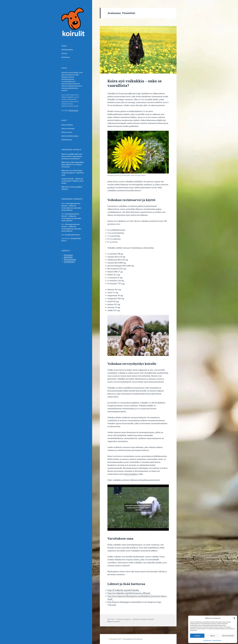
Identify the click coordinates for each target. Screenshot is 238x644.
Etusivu (64, 46)
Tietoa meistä (73, 110)
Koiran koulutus (67, 125)
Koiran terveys (66, 132)
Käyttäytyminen (67, 50)
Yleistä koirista (66, 140)
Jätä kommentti (114, 621)
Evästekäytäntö (207, 640)
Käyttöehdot (68, 257)
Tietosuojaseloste (216, 640)
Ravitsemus (65, 57)
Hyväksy (197, 636)
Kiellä (212, 636)
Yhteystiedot (68, 255)
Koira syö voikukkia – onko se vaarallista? (134, 83)
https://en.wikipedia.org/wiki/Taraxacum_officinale (128, 593)
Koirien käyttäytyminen (69, 136)
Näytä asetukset (228, 636)
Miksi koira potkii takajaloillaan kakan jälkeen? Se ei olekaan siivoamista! (72, 164)
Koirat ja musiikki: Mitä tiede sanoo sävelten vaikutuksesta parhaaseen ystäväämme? (71, 156)
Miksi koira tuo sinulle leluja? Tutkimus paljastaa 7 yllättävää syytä (72, 172)
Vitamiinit (143, 619)
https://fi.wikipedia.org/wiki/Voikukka (123, 590)
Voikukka (151, 619)
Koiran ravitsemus (68, 128)
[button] (234, 618)
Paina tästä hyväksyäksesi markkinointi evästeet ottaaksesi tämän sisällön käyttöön (138, 508)
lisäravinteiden (130, 474)
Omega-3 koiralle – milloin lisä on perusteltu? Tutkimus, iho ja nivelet (72, 181)
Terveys (64, 53)
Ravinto (136, 619)
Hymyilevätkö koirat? (72, 235)
